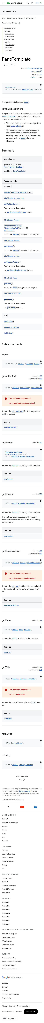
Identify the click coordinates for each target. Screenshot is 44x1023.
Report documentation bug (11, 961)
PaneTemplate (27, 89)
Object (23, 192)
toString (8, 333)
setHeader (8, 536)
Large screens (7, 878)
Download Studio (8, 945)
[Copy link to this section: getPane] (12, 620)
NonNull (8, 278)
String (16, 327)
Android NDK (6, 948)
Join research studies (9, 969)
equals (7, 192)
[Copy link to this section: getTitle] (12, 667)
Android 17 (6, 902)
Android (5, 819)
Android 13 (5, 917)
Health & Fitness (7, 858)
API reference (9, 11)
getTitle (8, 299)
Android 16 (6, 906)
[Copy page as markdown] (12, 65)
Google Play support (9, 965)
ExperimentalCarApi (13, 226)
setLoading (16, 126)
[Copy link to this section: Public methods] (24, 344)
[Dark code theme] (40, 84)
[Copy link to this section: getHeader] (15, 494)
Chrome (5, 987)
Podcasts (5, 841)
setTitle (8, 719)
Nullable (15, 192)
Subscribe (30, 1011)
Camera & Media (8, 861)
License (12, 1006)
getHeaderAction (11, 262)
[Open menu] (3, 2)
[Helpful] (16, 23)
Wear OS (5, 882)
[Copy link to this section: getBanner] (15, 443)
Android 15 (6, 910)
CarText (17, 294)
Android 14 (6, 913)
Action (16, 256)
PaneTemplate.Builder (13, 167)
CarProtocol (11, 87)
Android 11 (5, 924)
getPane (7, 284)
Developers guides (8, 937)
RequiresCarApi (11, 228)
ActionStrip (19, 198)
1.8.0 (40, 442)
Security (5, 826)
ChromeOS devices (9, 885)
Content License (24, 791)
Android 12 (6, 920)
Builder (7, 652)
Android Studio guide (9, 934)
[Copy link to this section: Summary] (16, 150)
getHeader (8, 246)
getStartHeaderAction (16, 270)
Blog (3, 837)
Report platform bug (9, 958)
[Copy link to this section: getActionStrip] (19, 376)
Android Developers (8, 18)
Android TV (6, 893)
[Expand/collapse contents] (15, 28)
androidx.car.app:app (34, 68)
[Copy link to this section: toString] (12, 755)
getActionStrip (11, 204)
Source (4, 830)
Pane (26, 102)
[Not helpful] (19, 23)
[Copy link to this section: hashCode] (14, 734)
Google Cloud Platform (10, 994)
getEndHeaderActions (16, 212)
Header (17, 240)
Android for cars (8, 889)
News (4, 833)
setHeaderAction (11, 605)
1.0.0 (40, 74)
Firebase (5, 991)
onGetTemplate (8, 116)
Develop (20, 18)
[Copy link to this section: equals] (10, 354)
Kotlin (32, 77)
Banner (17, 220)
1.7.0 (40, 379)
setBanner (8, 479)
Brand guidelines (23, 1006)
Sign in (38, 3)
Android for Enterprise (10, 822)
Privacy (4, 865)
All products (6, 998)
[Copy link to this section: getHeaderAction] (22, 551)
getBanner (8, 230)
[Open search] (27, 2)
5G (3, 869)
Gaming (5, 850)
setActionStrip (10, 428)
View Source (35, 72)
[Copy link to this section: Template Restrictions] (25, 109)
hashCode (8, 321)
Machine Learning (8, 854)
